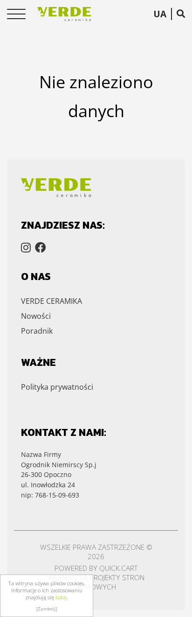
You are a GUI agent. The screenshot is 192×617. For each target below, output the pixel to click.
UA (159, 14)
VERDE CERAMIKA (51, 301)
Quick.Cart (118, 568)
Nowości (36, 316)
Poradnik (37, 331)
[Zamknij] (46, 608)
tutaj (61, 597)
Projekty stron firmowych (110, 582)
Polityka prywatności (57, 387)
